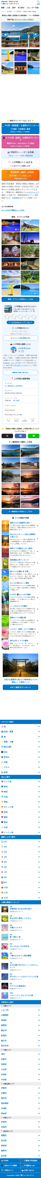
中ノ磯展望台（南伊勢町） (14, 386)
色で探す (21, 8)
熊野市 (4, 1151)
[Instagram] (22, 351)
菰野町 (4, 1025)
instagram (6, 363)
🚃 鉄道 (4, 772)
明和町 (4, 1064)
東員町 (4, 1020)
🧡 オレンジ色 (7, 807)
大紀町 (4, 1080)
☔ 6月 (4, 867)
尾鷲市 (4, 1135)
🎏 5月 (4, 862)
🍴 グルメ (5, 767)
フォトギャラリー (10, 4)
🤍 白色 (4, 827)
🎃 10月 (4, 887)
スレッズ (14, 363)
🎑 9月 (4, 882)
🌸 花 (3, 726)
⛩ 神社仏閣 (6, 747)
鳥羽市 (4, 1098)
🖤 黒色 (4, 822)
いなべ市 (5, 1010)
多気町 (4, 1074)
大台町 (4, 1069)
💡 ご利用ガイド (7, 1170)
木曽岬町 (5, 1015)
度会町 (4, 1113)
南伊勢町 (9, 11)
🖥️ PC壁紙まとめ (28, 1165)
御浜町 (4, 1146)
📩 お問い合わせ (28, 1170)
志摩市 (4, 1093)
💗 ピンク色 (6, 781)
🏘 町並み (5, 757)
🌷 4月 (4, 857)
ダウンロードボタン (21, 19)
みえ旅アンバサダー (21, 365)
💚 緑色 (4, 792)
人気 (8, 8)
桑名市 (4, 1030)
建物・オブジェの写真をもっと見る (20, 299)
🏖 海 (3, 737)
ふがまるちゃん (31, 192)
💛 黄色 (4, 802)
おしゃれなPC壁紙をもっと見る (13, 210)
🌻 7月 (4, 872)
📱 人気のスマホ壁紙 (9, 1165)
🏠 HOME (5, 1160)
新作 (14, 8)
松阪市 (4, 1059)
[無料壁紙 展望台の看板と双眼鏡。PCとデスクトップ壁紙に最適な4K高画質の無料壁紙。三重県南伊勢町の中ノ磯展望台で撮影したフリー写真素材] (20, 34)
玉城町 (4, 1108)
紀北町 (4, 1140)
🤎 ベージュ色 (7, 832)
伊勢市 (4, 1088)
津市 (3, 1054)
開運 (3, 8)
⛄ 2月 (4, 847)
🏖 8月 (4, 877)
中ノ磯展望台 (18, 11)
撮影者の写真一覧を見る (20, 372)
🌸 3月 (4, 852)
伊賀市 (4, 1122)
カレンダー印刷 (33, 8)
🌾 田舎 (4, 762)
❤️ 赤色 (4, 812)
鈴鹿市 (4, 1035)
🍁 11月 (4, 893)
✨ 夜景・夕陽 (7, 742)
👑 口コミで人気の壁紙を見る (20, 338)
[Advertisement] (20, 97)
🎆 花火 (4, 752)
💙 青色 (4, 787)
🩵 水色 (4, 797)
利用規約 (15, 198)
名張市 (4, 1127)
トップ (3, 11)
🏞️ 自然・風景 (7, 732)
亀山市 (4, 1041)
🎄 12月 (4, 898)
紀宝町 (4, 1156)
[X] (19, 351)
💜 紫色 (4, 817)
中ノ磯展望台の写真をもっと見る (20, 511)
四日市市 (5, 1046)
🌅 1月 (4, 842)
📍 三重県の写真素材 (29, 1160)
